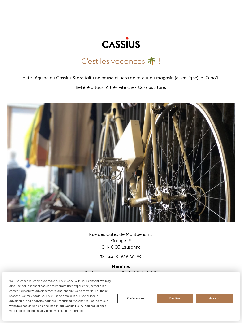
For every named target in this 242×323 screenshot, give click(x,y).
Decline (175, 298)
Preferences (136, 298)
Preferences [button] (77, 311)
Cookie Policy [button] (74, 306)
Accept (214, 298)
